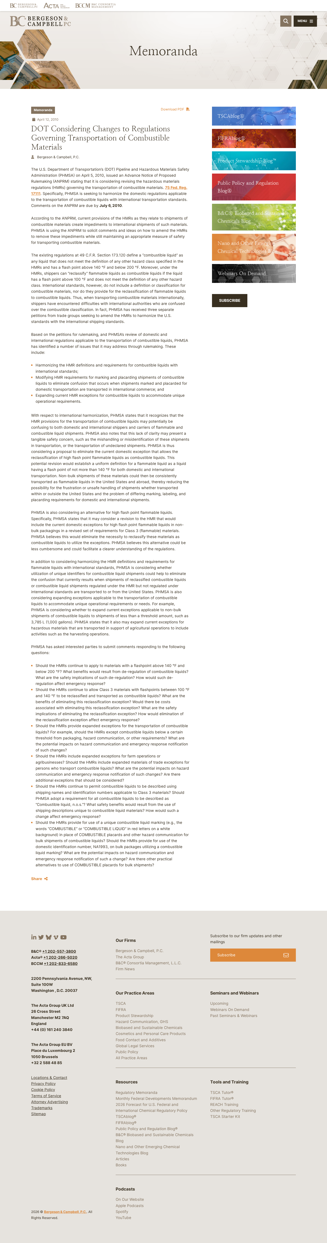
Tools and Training (229, 1082)
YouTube (123, 1217)
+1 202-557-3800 (59, 951)
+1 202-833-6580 (61, 963)
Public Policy (127, 1052)
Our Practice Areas (135, 993)
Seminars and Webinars (234, 993)
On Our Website (130, 1199)
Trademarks (41, 1108)
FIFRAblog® (126, 1123)
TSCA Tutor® (221, 1092)
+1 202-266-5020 (60, 957)
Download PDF (172, 109)
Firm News (125, 969)
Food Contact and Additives (141, 1040)
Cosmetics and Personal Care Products (151, 1033)
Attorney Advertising (49, 1102)
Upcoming (219, 1003)
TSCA (121, 1003)
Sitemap (38, 1114)
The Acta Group (130, 957)
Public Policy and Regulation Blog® (147, 1129)
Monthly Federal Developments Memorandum (156, 1098)
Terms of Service (46, 1096)
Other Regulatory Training (233, 1110)
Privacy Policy (43, 1083)
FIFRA (121, 1009)
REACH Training (224, 1104)
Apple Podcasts (130, 1205)
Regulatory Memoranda (136, 1092)
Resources (127, 1082)
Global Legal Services (135, 1046)
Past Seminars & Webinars (233, 1015)
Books (121, 1165)
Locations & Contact (49, 1077)
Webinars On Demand (229, 1009)
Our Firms (126, 940)
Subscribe (229, 300)
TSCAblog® (126, 1116)
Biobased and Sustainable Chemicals (149, 1027)
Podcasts (125, 1189)
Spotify (122, 1211)
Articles (122, 1159)
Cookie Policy (43, 1089)
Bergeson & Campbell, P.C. (65, 1212)
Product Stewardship (134, 1015)
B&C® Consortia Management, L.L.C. (149, 963)
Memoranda (43, 110)
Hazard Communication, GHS (142, 1021)
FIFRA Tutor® (222, 1098)
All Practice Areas (131, 1058)
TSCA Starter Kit (225, 1116)
